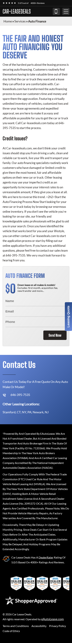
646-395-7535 (56, 11)
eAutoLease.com (52, 619)
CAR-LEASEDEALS (17, 11)
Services (20, 21)
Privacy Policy (57, 626)
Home (7, 21)
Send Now (55, 335)
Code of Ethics (11, 631)
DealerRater (46, 557)
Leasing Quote (68, 316)
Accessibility (38, 626)
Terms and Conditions (16, 626)
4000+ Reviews (38, 3)
